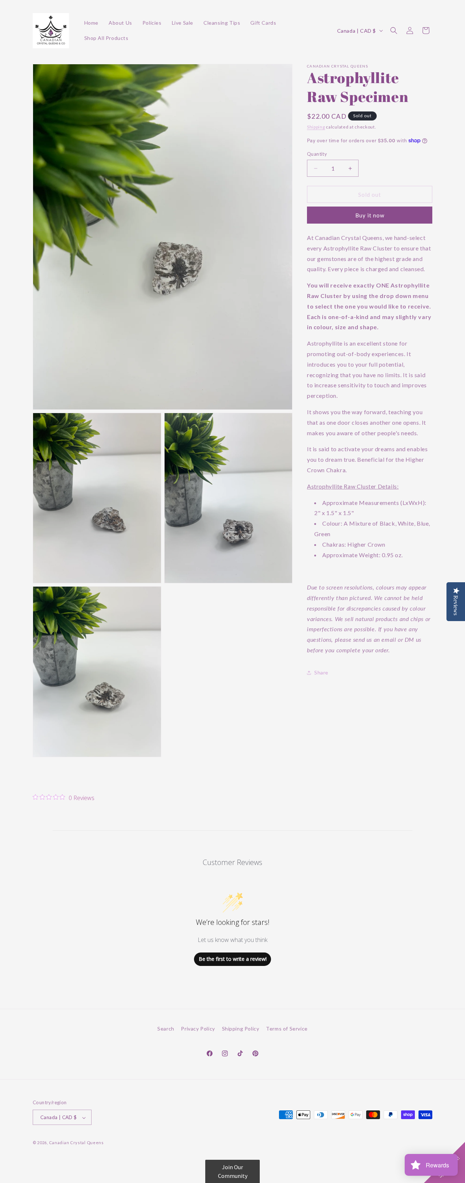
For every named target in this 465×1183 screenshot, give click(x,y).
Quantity (317, 154)
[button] (394, 30)
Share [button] (321, 672)
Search (165, 1028)
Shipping (316, 127)
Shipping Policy (240, 1028)
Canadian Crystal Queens (76, 1143)
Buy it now (369, 215)
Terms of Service (287, 1028)
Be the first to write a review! (233, 959)
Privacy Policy (198, 1028)
